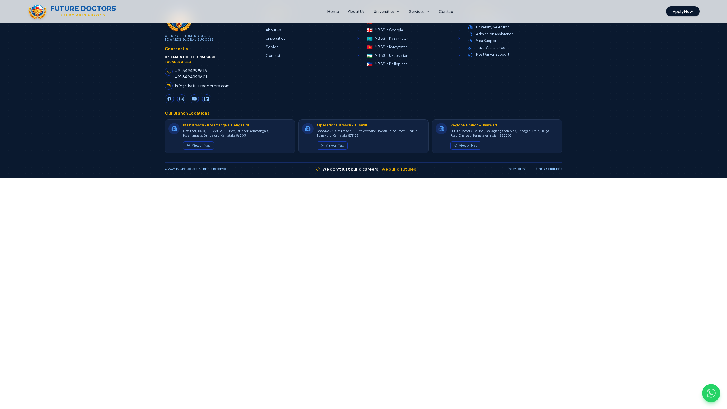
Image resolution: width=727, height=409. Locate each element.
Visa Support (487, 41)
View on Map (201, 145)
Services (417, 11)
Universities (384, 11)
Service (272, 47)
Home (333, 11)
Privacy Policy (515, 168)
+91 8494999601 (191, 76)
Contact (447, 11)
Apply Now (683, 11)
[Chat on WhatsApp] (711, 393)
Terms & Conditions (548, 168)
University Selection (492, 27)
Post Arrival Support (492, 54)
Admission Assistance (495, 34)
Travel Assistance (490, 47)
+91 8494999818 (191, 70)
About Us (356, 11)
